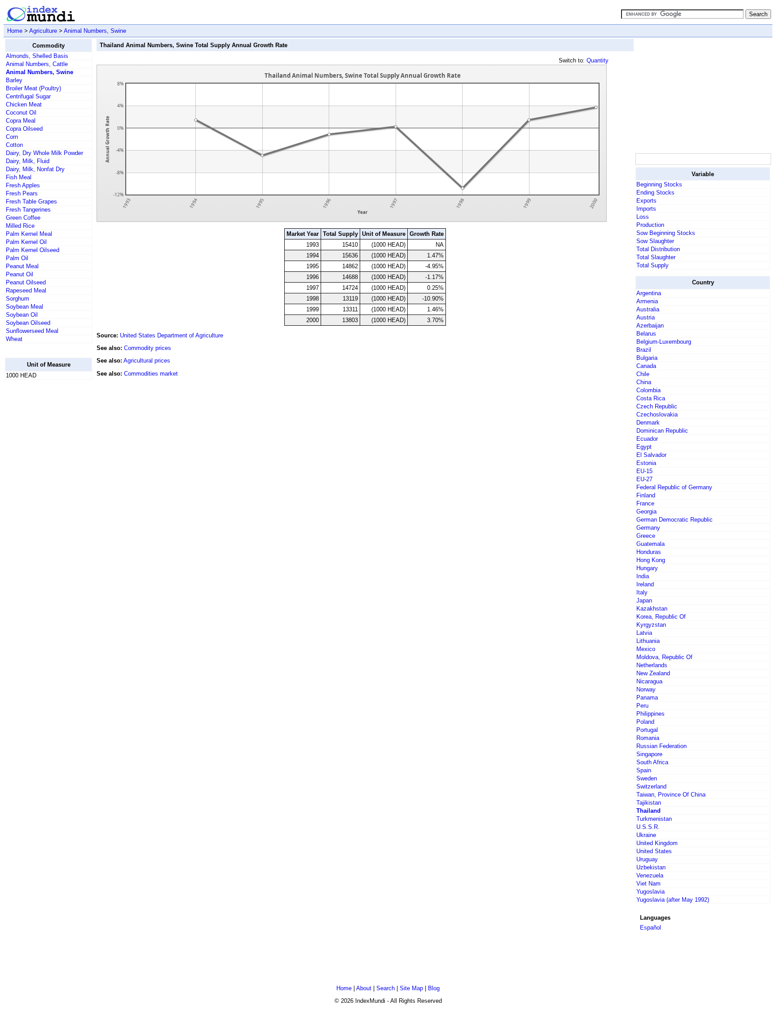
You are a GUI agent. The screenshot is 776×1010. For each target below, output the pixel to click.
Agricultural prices (146, 360)
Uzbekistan (651, 867)
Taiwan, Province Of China (670, 794)
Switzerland (651, 786)
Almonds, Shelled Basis (37, 56)
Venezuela (649, 875)
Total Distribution (658, 249)
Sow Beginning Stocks (665, 233)
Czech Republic (656, 406)
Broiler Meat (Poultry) (33, 88)
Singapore (649, 754)
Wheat (14, 339)
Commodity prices (147, 348)
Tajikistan (648, 802)
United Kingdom (657, 843)
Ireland (645, 584)
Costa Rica (650, 398)
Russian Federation (661, 746)
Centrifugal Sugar (28, 96)
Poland (645, 721)
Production (650, 224)
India (642, 576)
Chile (642, 374)
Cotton (14, 145)
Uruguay (647, 859)
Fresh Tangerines (28, 209)
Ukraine (646, 835)
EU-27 (644, 479)
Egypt (644, 446)
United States (654, 851)
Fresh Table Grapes (31, 201)
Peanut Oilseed (26, 282)
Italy (642, 592)
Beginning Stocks (659, 184)
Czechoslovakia (657, 414)
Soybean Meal (24, 306)
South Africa (652, 762)
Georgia (646, 511)
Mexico (645, 649)
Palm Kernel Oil (26, 242)
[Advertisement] (41, 521)
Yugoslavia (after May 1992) (672, 899)
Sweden (646, 778)
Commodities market (151, 373)
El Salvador (651, 455)
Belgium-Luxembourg (663, 341)
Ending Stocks (655, 192)
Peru (642, 705)
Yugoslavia (650, 891)
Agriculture (43, 30)
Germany (648, 527)
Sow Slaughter (655, 241)
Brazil (643, 349)
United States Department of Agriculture (171, 335)
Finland (645, 495)
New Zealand (653, 673)
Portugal (647, 729)
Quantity (597, 60)
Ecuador (647, 438)
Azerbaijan (650, 325)
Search (385, 988)
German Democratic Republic (674, 519)
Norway (646, 689)
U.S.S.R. (648, 827)
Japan (644, 600)
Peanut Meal (22, 266)
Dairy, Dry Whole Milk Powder (44, 153)
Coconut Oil (21, 112)
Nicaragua (649, 681)
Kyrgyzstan (651, 624)
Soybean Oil (22, 314)
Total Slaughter (655, 257)
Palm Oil (17, 258)
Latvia (644, 632)
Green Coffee (23, 217)
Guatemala (650, 543)
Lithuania (648, 641)
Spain (643, 770)
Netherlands (651, 665)
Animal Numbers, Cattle (37, 64)
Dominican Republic (662, 430)
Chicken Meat (24, 104)
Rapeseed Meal (26, 290)
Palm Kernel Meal (29, 233)
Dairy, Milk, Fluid (27, 161)
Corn (12, 136)
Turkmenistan (654, 818)
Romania (647, 738)
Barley (14, 80)
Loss (642, 216)
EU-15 (644, 471)
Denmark (648, 422)
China (643, 382)
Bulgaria (646, 357)
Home (14, 30)
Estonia (646, 463)
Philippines (650, 713)
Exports (646, 200)
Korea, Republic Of (661, 616)
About (363, 988)
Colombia (648, 390)
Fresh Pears (22, 193)
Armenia (647, 301)
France (645, 503)
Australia (647, 309)
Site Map (411, 988)
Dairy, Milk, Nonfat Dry (35, 169)
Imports (646, 208)
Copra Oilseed (24, 128)
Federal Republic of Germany (674, 487)
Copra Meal (20, 120)
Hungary (647, 568)
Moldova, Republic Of (664, 657)
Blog (434, 988)
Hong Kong (650, 560)
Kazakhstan (651, 608)
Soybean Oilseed (28, 322)
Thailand (648, 810)
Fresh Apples (23, 185)
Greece (645, 535)
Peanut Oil (19, 274)
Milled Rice (20, 225)
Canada (646, 366)
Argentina (648, 293)
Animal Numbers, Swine (95, 30)
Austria (645, 317)
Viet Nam (648, 883)
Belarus (646, 333)
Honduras (648, 552)
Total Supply (652, 265)
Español (650, 927)
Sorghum (17, 298)
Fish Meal (18, 177)
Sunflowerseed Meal (32, 331)
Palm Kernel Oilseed (32, 250)
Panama (647, 697)
